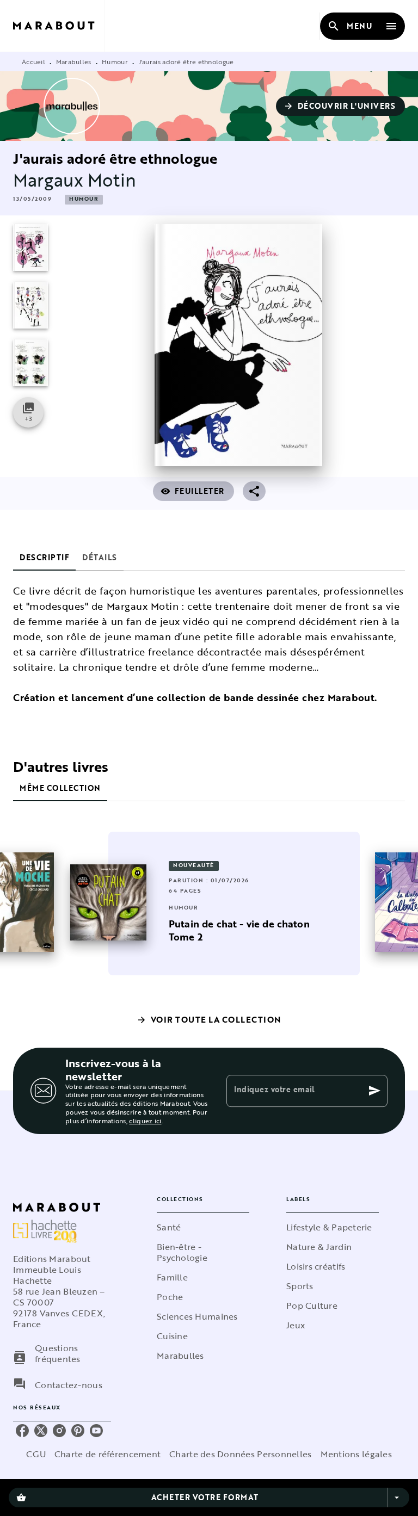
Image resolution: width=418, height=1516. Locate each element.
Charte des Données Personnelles (240, 1454)
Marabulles (73, 61)
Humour (115, 61)
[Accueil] (58, 26)
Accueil (33, 61)
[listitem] (22, 1430)
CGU (36, 1454)
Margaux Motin (74, 180)
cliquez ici (145, 1120)
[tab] (44, 557)
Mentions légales (356, 1454)
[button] (340, 106)
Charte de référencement (107, 1454)
